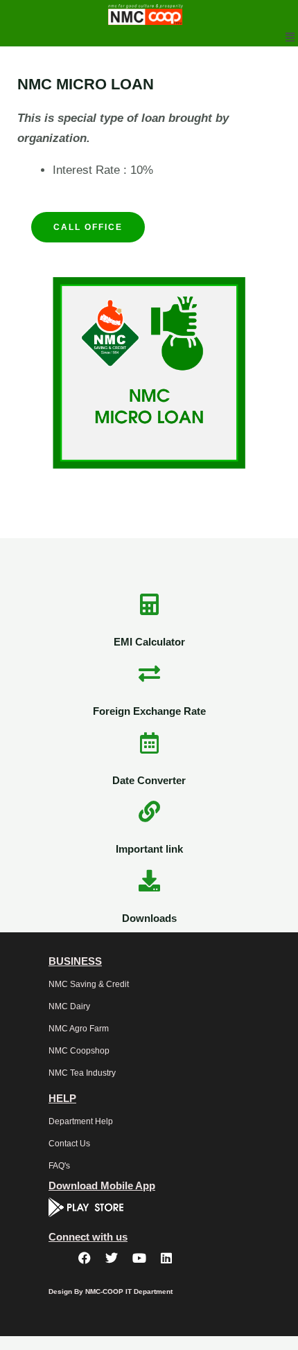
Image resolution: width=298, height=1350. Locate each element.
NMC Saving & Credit (89, 984)
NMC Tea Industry (82, 1073)
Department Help (81, 1121)
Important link (149, 849)
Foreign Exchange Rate (149, 711)
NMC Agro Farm (79, 1028)
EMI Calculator (149, 642)
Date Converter (149, 780)
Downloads (149, 918)
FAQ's (59, 1166)
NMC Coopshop (79, 1051)
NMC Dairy (69, 1006)
